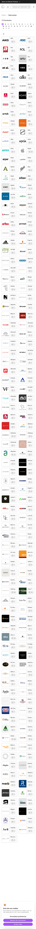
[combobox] (9, 7)
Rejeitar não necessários (18, 920)
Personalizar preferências (18, 916)
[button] (28, 7)
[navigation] (9, 40)
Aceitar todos (18, 924)
